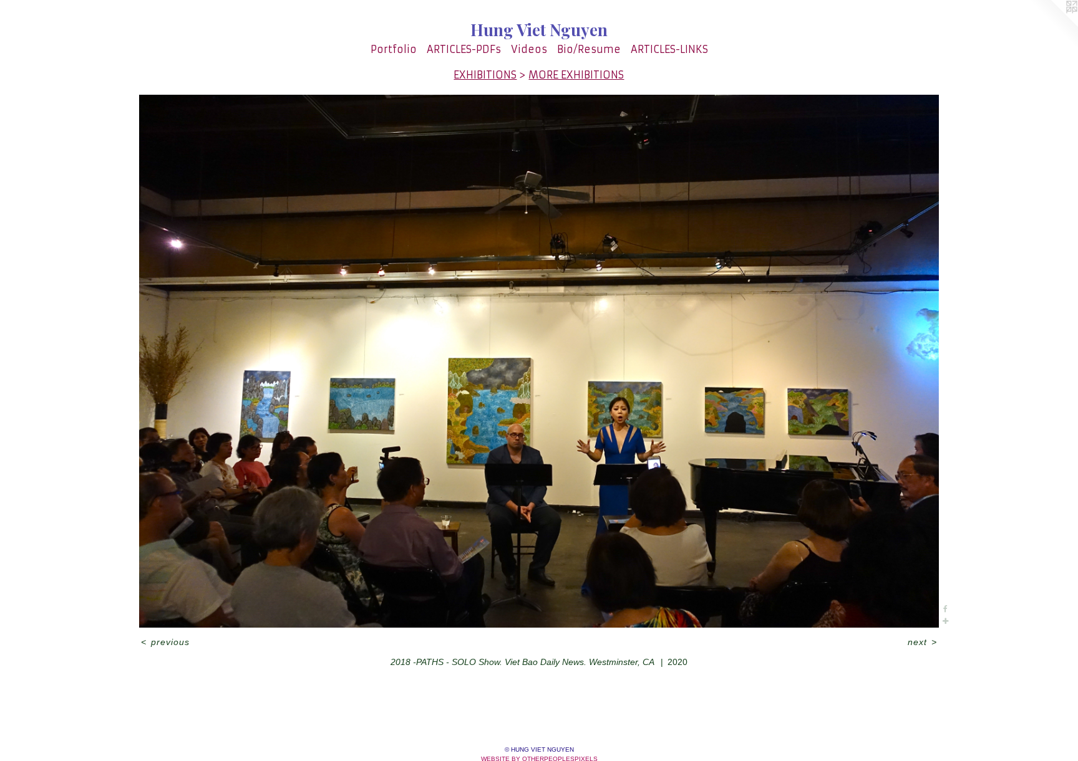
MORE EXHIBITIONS (576, 75)
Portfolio (394, 49)
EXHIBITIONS (485, 75)
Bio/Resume (589, 49)
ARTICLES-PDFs (464, 49)
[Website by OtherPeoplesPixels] (1053, 25)
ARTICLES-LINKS (669, 49)
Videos (529, 49)
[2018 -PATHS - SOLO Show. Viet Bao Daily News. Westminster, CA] (539, 361)
